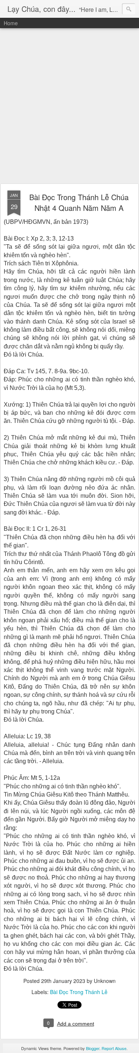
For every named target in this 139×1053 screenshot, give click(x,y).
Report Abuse (114, 1048)
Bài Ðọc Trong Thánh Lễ (78, 992)
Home (11, 23)
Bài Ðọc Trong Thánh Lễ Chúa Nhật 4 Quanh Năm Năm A (79, 202)
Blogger (92, 1048)
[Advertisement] (69, 106)
